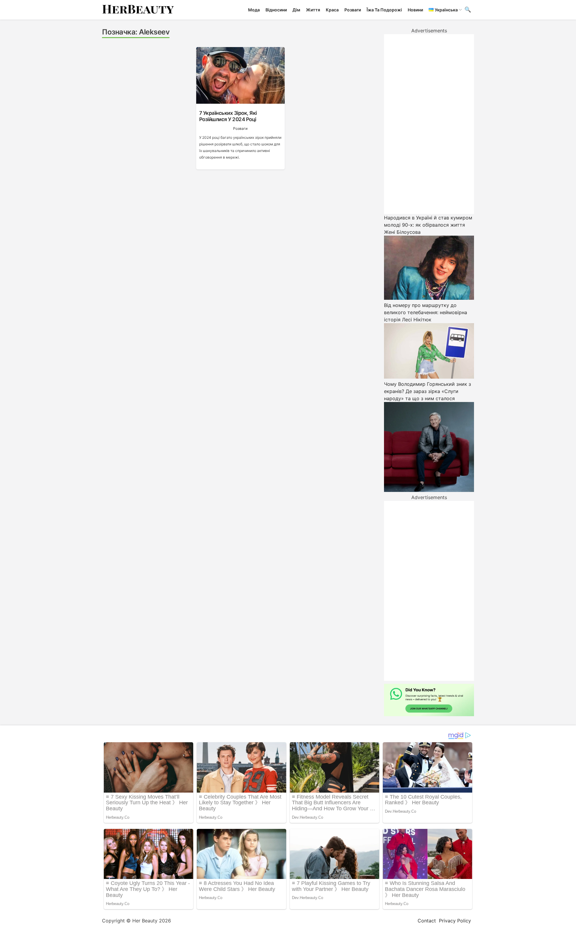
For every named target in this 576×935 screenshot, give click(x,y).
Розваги (352, 9)
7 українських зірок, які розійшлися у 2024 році (228, 116)
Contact (427, 921)
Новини (415, 9)
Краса (332, 9)
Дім (296, 9)
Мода (254, 9)
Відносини (276, 9)
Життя (313, 9)
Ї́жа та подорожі (384, 9)
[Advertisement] (429, 124)
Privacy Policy (455, 921)
